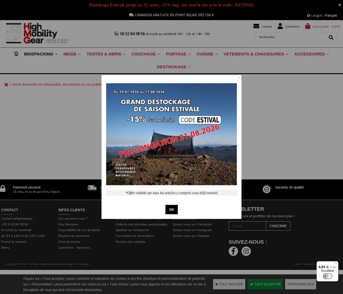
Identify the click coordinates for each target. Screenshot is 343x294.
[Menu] (335, 264)
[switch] (327, 276)
